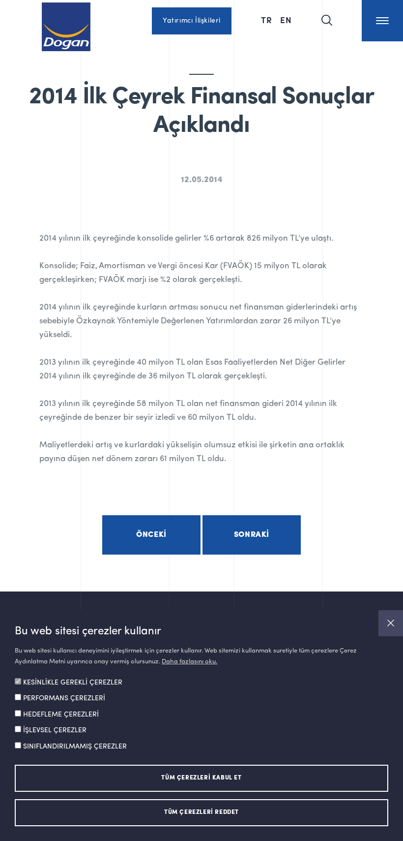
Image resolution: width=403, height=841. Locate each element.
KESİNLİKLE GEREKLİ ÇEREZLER (72, 682)
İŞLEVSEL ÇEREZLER (54, 730)
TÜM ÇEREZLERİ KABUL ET (201, 778)
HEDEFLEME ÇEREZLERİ (61, 714)
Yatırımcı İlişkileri (192, 20)
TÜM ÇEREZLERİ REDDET (201, 812)
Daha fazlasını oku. (189, 661)
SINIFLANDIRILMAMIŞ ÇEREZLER (75, 746)
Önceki (151, 535)
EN (286, 20)
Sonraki (251, 535)
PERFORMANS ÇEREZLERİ (64, 698)
